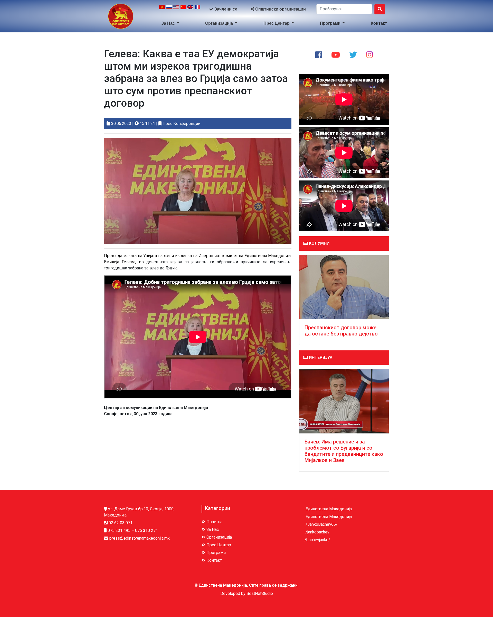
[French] (198, 9)
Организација (219, 23)
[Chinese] (183, 9)
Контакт (379, 23)
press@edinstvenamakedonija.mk (139, 538)
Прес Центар (277, 23)
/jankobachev (317, 532)
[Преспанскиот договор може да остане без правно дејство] (344, 287)
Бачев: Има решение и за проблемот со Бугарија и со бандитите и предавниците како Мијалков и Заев (344, 451)
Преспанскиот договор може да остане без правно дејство (341, 330)
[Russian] (169, 9)
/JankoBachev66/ (321, 524)
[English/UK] (190, 9)
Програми (331, 23)
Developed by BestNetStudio (246, 593)
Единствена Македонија (328, 508)
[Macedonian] (162, 9)
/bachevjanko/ (317, 539)
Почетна (214, 521)
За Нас (168, 23)
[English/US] (176, 9)
